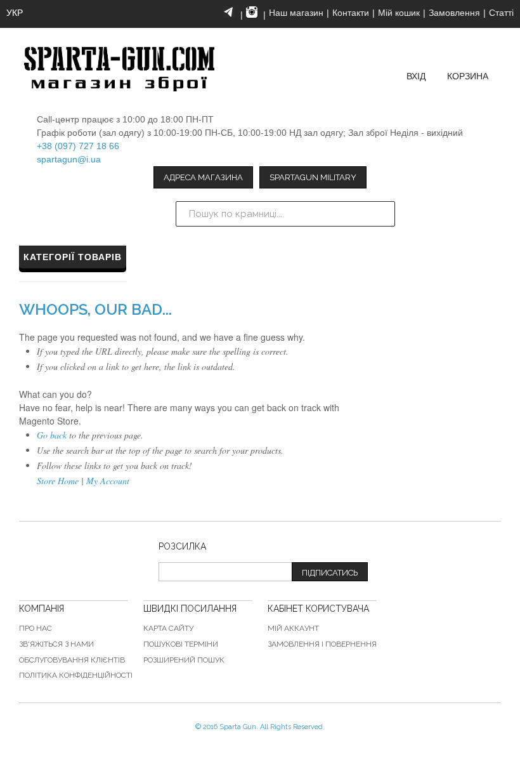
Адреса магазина (203, 177)
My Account (107, 481)
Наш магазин (296, 13)
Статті (501, 13)
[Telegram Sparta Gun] (229, 12)
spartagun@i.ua (69, 159)
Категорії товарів (72, 257)
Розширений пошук (183, 660)
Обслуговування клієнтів (72, 660)
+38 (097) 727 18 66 (78, 146)
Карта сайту (168, 628)
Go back (52, 435)
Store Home (58, 481)
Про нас (35, 628)
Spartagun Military (313, 177)
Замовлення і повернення (322, 644)
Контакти (350, 13)
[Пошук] (382, 214)
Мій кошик (399, 13)
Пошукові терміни (180, 644)
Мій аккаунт (293, 628)
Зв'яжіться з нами (56, 644)
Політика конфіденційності (76, 675)
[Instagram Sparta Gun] (251, 12)
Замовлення (454, 13)
